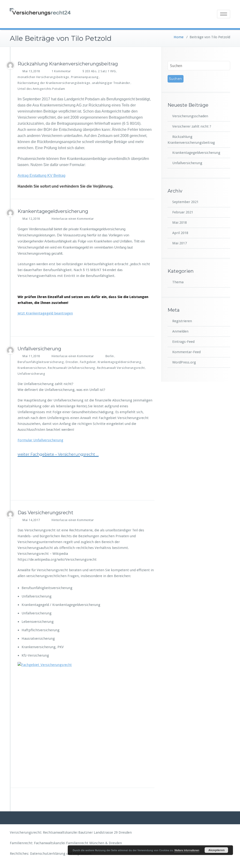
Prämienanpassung (85, 77)
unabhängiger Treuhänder (111, 83)
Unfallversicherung (39, 349)
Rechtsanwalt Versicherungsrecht (121, 368)
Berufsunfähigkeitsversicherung (41, 362)
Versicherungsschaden (190, 116)
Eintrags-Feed (183, 342)
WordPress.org (184, 362)
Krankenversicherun (32, 368)
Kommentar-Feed (186, 352)
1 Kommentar (61, 71)
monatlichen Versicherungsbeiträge (43, 77)
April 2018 (180, 233)
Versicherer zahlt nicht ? (191, 126)
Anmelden (180, 331)
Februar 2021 (182, 212)
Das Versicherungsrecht (45, 512)
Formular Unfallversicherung (40, 440)
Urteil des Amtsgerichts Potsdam (41, 89)
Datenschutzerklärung (47, 853)
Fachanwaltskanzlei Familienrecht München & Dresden (78, 843)
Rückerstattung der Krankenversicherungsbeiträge (54, 83)
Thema (178, 282)
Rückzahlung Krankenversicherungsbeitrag (68, 64)
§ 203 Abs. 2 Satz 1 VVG (99, 71)
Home (179, 37)
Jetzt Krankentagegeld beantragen (45, 313)
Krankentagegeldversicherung (53, 211)
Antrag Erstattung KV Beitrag (41, 176)
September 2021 (185, 202)
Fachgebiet (88, 362)
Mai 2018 (179, 222)
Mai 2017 (179, 243)
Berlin (109, 356)
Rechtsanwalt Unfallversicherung (71, 368)
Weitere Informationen (186, 850)
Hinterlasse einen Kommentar (73, 218)
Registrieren (182, 321)
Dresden (72, 362)
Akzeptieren (216, 850)
